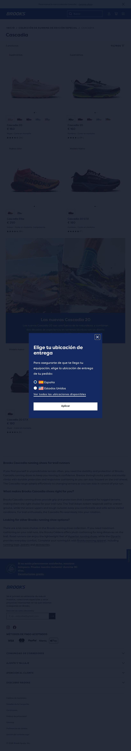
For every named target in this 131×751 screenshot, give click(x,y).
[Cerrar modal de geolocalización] (97, 337)
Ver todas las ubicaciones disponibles (60, 394)
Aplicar (65, 405)
